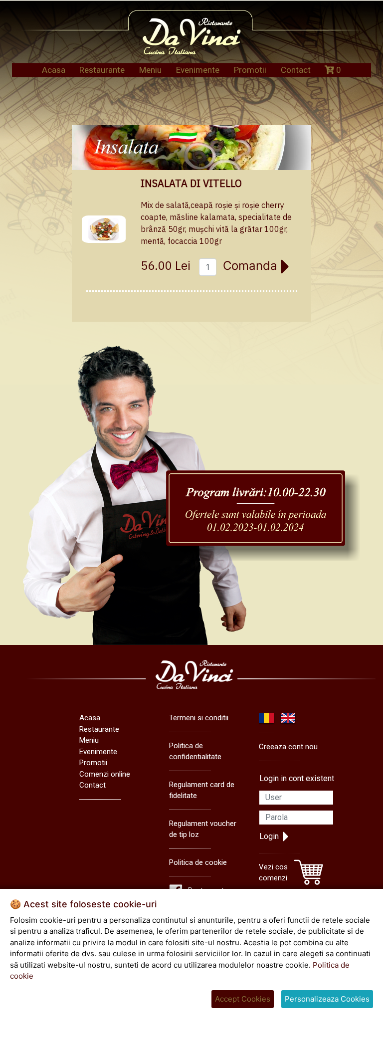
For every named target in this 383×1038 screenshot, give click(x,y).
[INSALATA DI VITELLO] (104, 229)
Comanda (252, 265)
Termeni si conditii (198, 717)
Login (269, 836)
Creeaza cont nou (288, 746)
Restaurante (102, 70)
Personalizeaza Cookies (327, 999)
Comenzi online (104, 774)
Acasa (53, 70)
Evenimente (197, 70)
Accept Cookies (242, 999)
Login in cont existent (296, 778)
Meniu (150, 70)
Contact (296, 70)
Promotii (250, 70)
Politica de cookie (198, 862)
